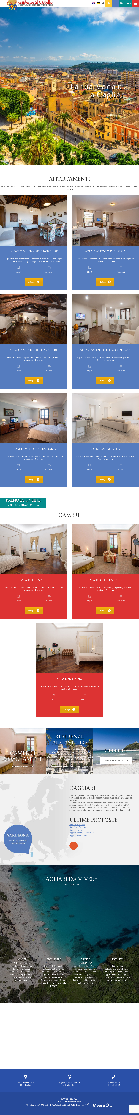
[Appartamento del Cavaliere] (33, 319)
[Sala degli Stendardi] (105, 549)
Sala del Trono (76, 830)
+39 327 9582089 (113, 1085)
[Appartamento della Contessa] (105, 319)
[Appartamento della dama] (33, 418)
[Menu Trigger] (135, 3)
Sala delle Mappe (77, 824)
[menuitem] (93, 3)
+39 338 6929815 (113, 1083)
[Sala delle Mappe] (33, 549)
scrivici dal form (69, 1085)
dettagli (31, 282)
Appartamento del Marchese (82, 833)
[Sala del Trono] (69, 648)
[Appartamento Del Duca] (105, 220)
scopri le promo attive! (113, 760)
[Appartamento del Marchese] (33, 220)
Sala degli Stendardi (78, 827)
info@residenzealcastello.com (69, 1083)
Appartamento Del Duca (80, 835)
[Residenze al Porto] (105, 418)
